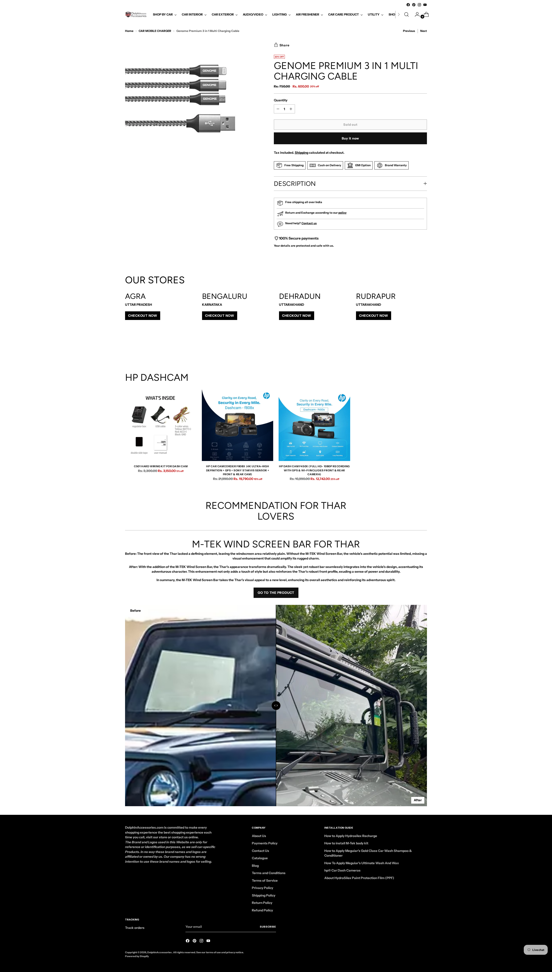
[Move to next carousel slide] (423, 348)
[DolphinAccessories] (136, 14)
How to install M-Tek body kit (346, 843)
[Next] (398, 14)
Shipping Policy (263, 895)
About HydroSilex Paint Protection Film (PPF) (359, 878)
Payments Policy (265, 843)
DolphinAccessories (159, 952)
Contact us (309, 223)
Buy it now (350, 138)
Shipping (301, 153)
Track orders (134, 928)
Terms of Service (265, 880)
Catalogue (260, 858)
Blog (255, 866)
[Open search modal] (406, 14)
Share (284, 45)
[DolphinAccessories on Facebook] (408, 5)
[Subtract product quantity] (291, 109)
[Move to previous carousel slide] (413, 349)
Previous (409, 31)
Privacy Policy (262, 888)
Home (129, 31)
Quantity (280, 100)
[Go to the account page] (415, 14)
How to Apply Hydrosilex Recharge (350, 836)
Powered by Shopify (137, 956)
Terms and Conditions (268, 873)
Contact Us (260, 851)
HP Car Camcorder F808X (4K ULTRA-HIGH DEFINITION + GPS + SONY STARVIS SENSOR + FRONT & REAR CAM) (237, 470)
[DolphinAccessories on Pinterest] (414, 5)
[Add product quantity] (278, 109)
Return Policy (262, 903)
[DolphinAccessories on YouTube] (425, 5)
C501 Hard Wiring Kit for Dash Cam (161, 466)
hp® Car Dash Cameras (342, 870)
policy (342, 212)
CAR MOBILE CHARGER (155, 31)
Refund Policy (262, 910)
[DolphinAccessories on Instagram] (419, 5)
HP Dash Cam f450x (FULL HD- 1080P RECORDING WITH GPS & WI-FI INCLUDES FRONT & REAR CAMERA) (314, 470)
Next (423, 31)
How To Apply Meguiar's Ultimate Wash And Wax (361, 863)
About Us (259, 836)
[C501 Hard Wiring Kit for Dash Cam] (160, 425)
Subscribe (268, 926)
